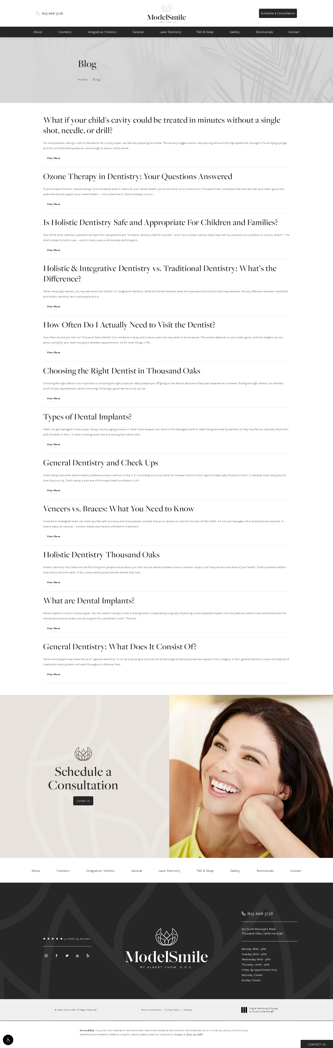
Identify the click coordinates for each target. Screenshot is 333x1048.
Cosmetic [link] (65, 32)
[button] (8, 1040)
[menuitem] (38, 32)
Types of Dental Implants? (87, 416)
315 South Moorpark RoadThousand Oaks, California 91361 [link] (262, 931)
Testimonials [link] (264, 32)
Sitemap (188, 1009)
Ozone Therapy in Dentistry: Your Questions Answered (137, 176)
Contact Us (83, 801)
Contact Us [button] (317, 1044)
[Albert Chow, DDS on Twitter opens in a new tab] (67, 956)
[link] (49, 13)
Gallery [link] (235, 32)
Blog (97, 79)
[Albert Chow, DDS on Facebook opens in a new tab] (56, 956)
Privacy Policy (172, 1009)
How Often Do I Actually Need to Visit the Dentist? (129, 324)
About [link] (38, 32)
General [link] (138, 32)
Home (83, 79)
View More (53, 158)
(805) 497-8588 (194, 1034)
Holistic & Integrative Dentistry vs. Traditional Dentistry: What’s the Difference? (160, 273)
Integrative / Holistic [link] (102, 32)
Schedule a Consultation (278, 13)
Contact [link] (294, 32)
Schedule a (83, 777)
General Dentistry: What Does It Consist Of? (120, 646)
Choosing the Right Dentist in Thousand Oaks (121, 370)
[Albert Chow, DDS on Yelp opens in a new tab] (88, 956)
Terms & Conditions (151, 1009)
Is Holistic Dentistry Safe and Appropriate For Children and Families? (160, 222)
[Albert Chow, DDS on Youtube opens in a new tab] (77, 956)
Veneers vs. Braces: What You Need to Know (119, 508)
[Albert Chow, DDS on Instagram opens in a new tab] (46, 956)
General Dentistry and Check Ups (100, 462)
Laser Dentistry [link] (170, 32)
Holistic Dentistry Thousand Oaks (101, 554)
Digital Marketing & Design (263, 1010)
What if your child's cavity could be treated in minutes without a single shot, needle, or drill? (162, 125)
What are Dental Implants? (89, 600)
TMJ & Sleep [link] (205, 32)
